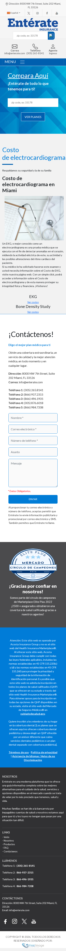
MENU (10, 61)
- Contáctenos (9, 851)
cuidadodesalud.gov (32, 713)
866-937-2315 (24, 872)
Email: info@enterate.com (16, 910)
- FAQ (5, 847)
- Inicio (5, 837)
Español (14, 12)
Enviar (33, 499)
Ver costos (33, 302)
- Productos (8, 844)
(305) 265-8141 (25, 865)
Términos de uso (19, 752)
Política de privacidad (44, 752)
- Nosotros (8, 840)
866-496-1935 (24, 879)
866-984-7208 (24, 886)
